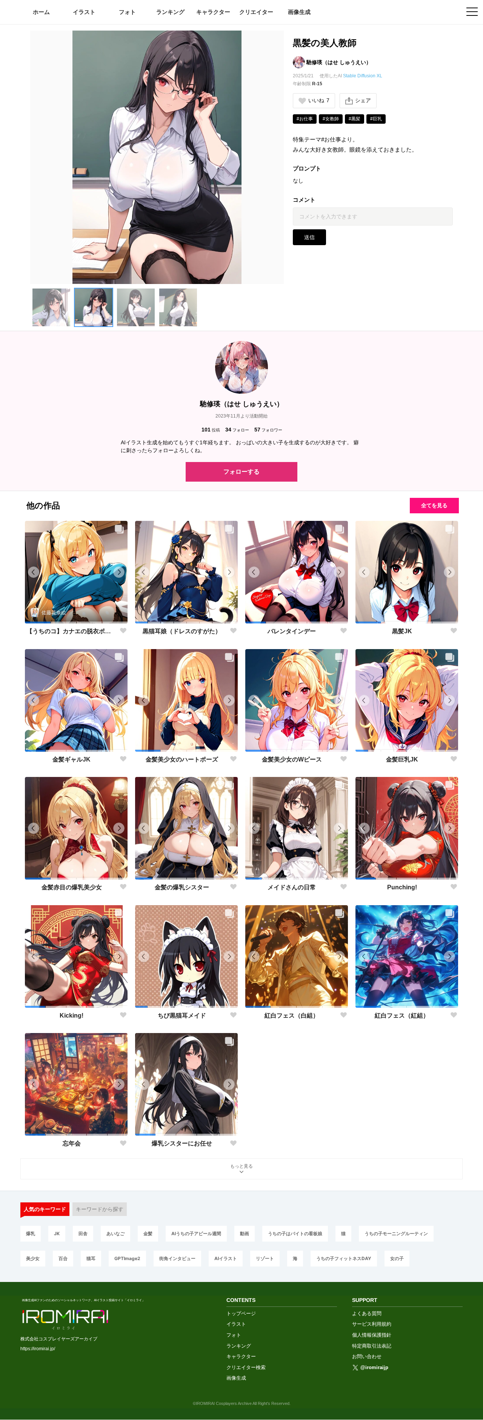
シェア (363, 100)
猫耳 (90, 1258)
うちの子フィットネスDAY (343, 1258)
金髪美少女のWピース (292, 759)
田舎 (83, 1233)
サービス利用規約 (371, 1324)
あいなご (115, 1233)
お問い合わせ (366, 1356)
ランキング (170, 12)
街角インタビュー (177, 1258)
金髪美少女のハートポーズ (182, 759)
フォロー (237, 430)
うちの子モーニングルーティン (396, 1233)
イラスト (84, 12)
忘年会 (72, 1143)
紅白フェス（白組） (292, 1015)
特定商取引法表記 (371, 1346)
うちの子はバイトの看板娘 (295, 1233)
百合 (63, 1258)
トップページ (241, 1313)
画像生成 (299, 12)
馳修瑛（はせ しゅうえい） (338, 62)
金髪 (147, 1233)
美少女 (33, 1258)
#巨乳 (376, 118)
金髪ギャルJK (71, 759)
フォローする (241, 471)
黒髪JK (402, 631)
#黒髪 (354, 118)
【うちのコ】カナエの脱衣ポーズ (71, 631)
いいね (318, 100)
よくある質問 (366, 1313)
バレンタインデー (292, 631)
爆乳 (30, 1233)
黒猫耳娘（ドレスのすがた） (182, 631)
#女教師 (331, 118)
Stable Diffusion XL (362, 75)
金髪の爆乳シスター (182, 887)
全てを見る (434, 505)
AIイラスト (225, 1258)
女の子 (397, 1258)
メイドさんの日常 (292, 887)
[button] (51, 307)
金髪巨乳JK (402, 759)
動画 (244, 1233)
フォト (127, 12)
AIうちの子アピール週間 (196, 1233)
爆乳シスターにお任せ (182, 1143)
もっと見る (241, 1166)
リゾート (265, 1258)
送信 (309, 237)
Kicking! (71, 1015)
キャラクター (213, 12)
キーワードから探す (99, 1209)
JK (57, 1233)
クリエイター (256, 12)
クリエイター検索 (246, 1367)
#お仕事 (305, 118)
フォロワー (268, 430)
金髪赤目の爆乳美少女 (72, 887)
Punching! (402, 887)
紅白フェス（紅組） (402, 1015)
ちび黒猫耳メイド (182, 1015)
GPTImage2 (127, 1258)
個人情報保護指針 (371, 1335)
